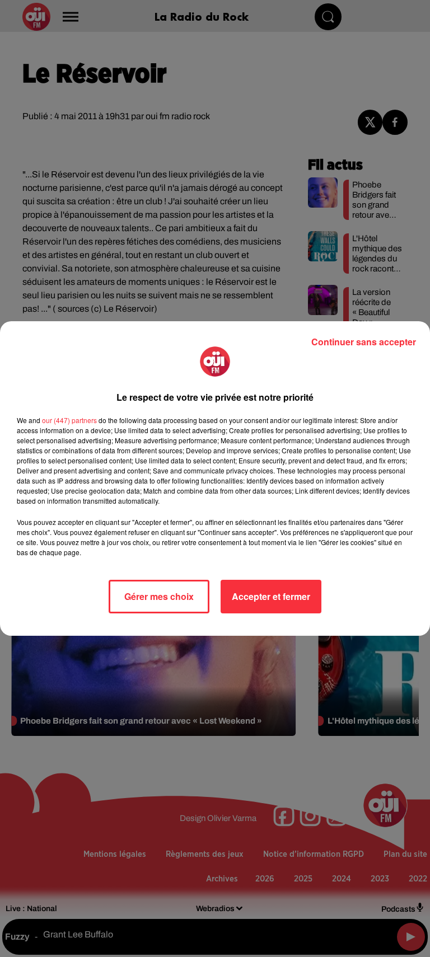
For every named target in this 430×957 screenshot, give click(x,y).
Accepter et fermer (271, 596)
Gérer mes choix (159, 596)
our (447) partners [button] (69, 420)
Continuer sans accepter (363, 341)
